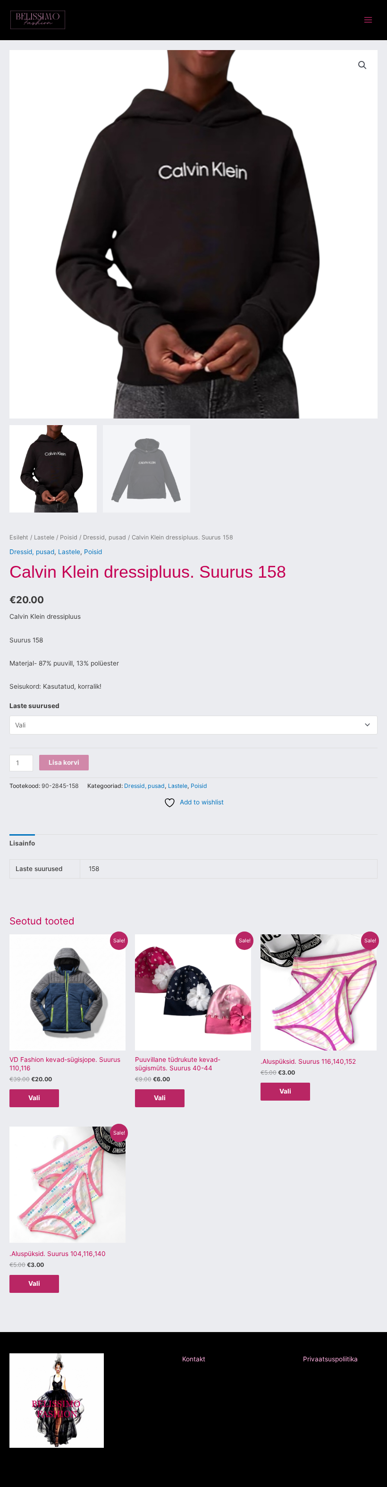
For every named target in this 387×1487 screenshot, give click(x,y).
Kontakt (193, 1359)
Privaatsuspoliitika (330, 1359)
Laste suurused (34, 705)
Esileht (18, 537)
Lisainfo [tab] (22, 843)
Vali (34, 1098)
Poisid (68, 537)
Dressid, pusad (104, 537)
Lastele (44, 537)
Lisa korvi (64, 762)
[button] (362, 65)
